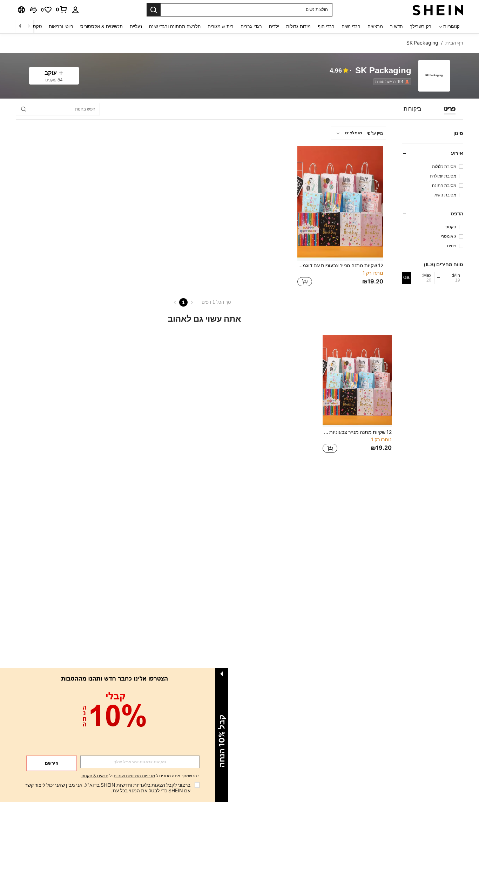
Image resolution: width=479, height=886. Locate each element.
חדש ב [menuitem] (396, 26)
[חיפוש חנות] (23, 109)
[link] (62, 9)
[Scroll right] (20, 26)
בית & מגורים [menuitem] (221, 26)
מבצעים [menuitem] (375, 26)
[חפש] (154, 9)
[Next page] (175, 302)
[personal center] (75, 10)
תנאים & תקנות (94, 775)
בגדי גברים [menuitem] (251, 26)
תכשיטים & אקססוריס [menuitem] (101, 26)
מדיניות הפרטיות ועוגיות (134, 775)
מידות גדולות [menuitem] (298, 26)
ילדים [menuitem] (274, 26)
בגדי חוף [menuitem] (326, 26)
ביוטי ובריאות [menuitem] (61, 26)
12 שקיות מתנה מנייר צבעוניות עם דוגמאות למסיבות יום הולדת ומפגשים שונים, (340, 265)
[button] (33, 10)
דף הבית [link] (454, 43)
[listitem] (391, 81)
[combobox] (358, 133)
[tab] (450, 109)
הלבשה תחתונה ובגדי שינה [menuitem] (175, 26)
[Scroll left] (28, 26)
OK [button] (406, 277)
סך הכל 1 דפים (216, 302)
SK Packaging (383, 70)
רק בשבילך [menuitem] (420, 26)
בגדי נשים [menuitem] (351, 26)
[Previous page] (192, 302)
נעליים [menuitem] (136, 26)
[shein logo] (437, 9)
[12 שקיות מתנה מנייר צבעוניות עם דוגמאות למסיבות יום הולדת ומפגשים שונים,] (340, 203)
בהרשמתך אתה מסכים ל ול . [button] (140, 776)
